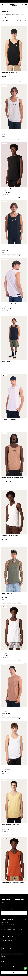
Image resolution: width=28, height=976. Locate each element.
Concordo (14, 972)
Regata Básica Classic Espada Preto (9, 72)
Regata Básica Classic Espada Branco (10, 766)
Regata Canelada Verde (7, 593)
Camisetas (11, 9)
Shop (6, 9)
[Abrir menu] (2, 4)
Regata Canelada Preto (6, 361)
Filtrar (7, 20)
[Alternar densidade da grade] (26, 20)
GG (19, 81)
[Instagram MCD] (3, 948)
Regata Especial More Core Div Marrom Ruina (11, 708)
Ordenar (19, 20)
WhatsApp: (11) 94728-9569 (8, 924)
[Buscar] (22, 4)
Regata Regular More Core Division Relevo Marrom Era (13, 477)
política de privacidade (10, 969)
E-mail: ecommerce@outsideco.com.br (10, 927)
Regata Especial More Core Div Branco (10, 303)
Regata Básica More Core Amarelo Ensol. (10, 824)
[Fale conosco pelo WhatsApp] (25, 968)
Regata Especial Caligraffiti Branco (9, 419)
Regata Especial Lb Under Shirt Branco (10, 535)
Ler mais (3, 17)
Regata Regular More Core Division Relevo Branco (12, 130)
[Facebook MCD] (6, 948)
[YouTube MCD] (10, 948)
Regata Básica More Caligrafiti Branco (10, 651)
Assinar (13, 913)
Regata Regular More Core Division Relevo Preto (12, 245)
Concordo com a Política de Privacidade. (11, 909)
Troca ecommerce (5, 932)
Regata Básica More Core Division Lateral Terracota (13, 882)
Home (2, 9)
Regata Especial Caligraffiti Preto (9, 188)
